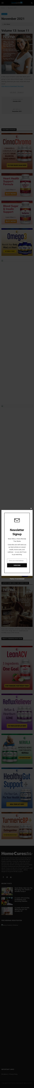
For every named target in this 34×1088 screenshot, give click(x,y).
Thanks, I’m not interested (17, 579)
